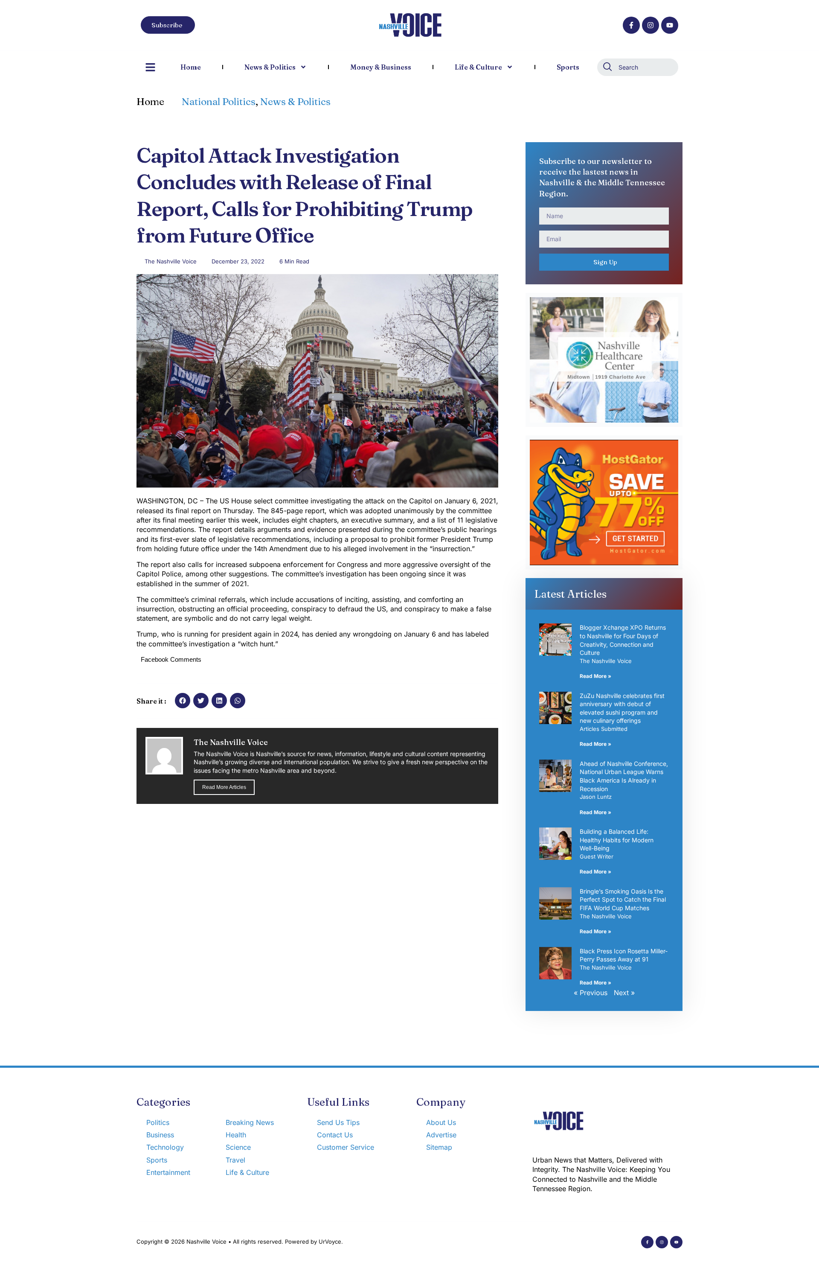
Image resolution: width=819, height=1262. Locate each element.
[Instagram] (650, 25)
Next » (624, 992)
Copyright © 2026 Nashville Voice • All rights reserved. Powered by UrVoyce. (239, 1241)
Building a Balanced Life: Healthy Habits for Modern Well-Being (616, 840)
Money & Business (380, 67)
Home (190, 67)
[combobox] (637, 67)
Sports (568, 67)
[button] (182, 700)
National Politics (219, 102)
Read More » (595, 676)
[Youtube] (669, 25)
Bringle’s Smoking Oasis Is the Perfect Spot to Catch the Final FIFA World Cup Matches (623, 899)
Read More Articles (224, 787)
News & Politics (270, 67)
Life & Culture (478, 67)
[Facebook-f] (631, 25)
